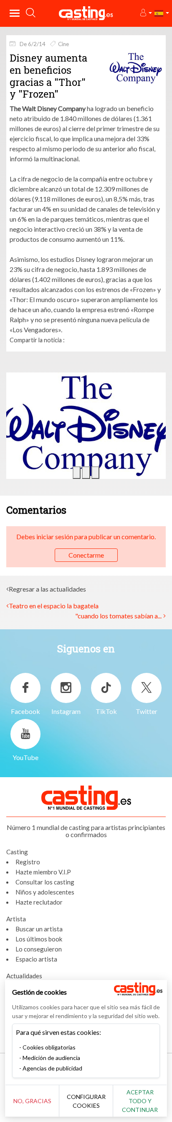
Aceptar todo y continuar (140, 1100)
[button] (145, 13)
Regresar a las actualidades (47, 589)
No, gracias (32, 1100)
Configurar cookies (86, 1101)
